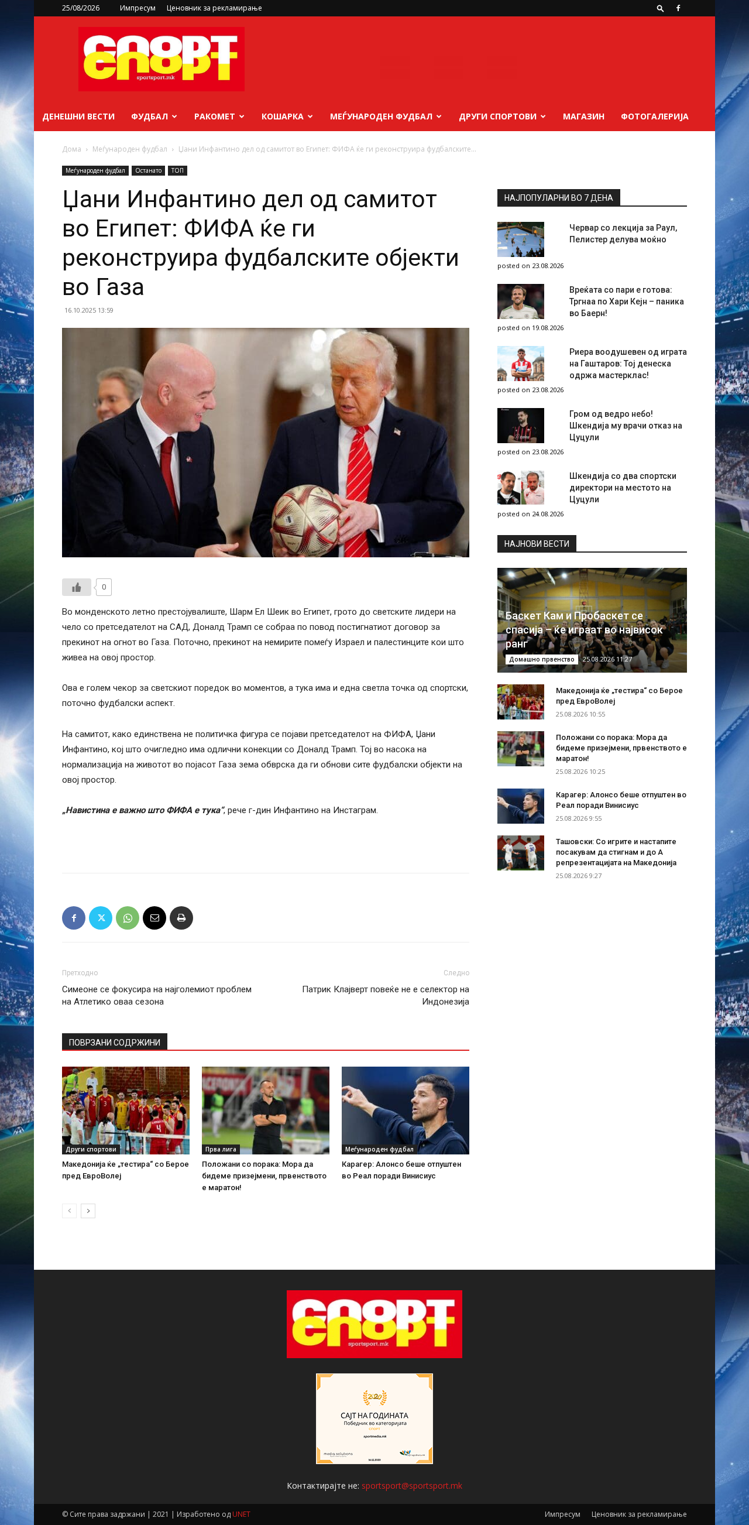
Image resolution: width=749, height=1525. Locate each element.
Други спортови (498, 116)
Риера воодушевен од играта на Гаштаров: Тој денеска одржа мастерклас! (628, 363)
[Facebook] (678, 8)
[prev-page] (69, 1211)
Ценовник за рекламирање (214, 8)
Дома (71, 149)
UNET (241, 1514)
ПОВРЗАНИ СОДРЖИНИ (114, 1042)
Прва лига (220, 1149)
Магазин (583, 116)
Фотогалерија (655, 116)
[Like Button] (76, 587)
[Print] (181, 918)
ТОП (177, 170)
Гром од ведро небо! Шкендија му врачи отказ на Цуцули (625, 425)
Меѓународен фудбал (381, 116)
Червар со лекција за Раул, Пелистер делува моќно (623, 233)
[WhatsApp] (127, 918)
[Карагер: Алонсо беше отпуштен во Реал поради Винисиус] (405, 1110)
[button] (660, 8)
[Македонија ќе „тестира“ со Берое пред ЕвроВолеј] (126, 1110)
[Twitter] (100, 918)
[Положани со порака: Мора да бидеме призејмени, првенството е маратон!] (265, 1110)
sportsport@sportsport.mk (412, 1485)
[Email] (154, 918)
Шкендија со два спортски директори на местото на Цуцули (622, 487)
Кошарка (283, 116)
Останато (148, 170)
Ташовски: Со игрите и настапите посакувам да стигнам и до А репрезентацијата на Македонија (616, 852)
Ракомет (214, 116)
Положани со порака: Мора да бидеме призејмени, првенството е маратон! (264, 1176)
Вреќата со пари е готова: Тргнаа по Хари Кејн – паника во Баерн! (626, 301)
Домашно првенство (542, 659)
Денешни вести (78, 116)
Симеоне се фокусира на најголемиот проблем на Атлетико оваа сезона (157, 995)
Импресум (138, 8)
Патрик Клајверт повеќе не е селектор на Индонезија (385, 995)
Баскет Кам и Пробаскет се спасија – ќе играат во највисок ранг (584, 629)
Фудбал (149, 116)
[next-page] (88, 1211)
